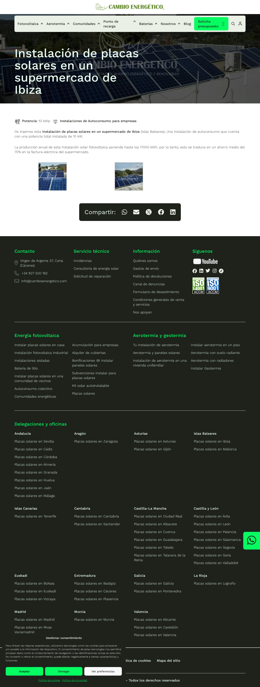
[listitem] (124, 212)
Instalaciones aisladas (32, 360)
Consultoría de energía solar (96, 268)
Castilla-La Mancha (150, 508)
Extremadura (85, 575)
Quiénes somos (145, 261)
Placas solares (83, 393)
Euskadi (20, 575)
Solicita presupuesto (208, 23)
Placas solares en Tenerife (35, 516)
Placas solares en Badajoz (95, 583)
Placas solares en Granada (35, 472)
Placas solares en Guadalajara (158, 540)
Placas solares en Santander (97, 524)
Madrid (20, 612)
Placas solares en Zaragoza (96, 441)
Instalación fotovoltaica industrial (41, 353)
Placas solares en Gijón (152, 449)
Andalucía (22, 433)
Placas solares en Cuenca (154, 532)
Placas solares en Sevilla (34, 441)
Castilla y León (206, 508)
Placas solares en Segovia (214, 547)
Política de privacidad (74, 680)
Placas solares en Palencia (215, 532)
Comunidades (84, 24)
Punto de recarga (110, 23)
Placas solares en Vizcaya (34, 599)
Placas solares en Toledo (153, 547)
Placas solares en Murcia (94, 619)
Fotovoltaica (28, 24)
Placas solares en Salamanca (217, 540)
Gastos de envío (146, 268)
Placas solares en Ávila (212, 516)
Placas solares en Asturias (155, 441)
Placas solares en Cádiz (33, 449)
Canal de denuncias (149, 284)
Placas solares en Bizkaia (34, 583)
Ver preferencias (103, 671)
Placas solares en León (212, 524)
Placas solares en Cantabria (96, 516)
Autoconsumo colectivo (33, 389)
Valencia (141, 612)
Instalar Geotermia (206, 368)
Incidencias (83, 261)
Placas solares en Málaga (34, 496)
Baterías (146, 24)
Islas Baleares (205, 433)
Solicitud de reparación (92, 276)
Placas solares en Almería (35, 464)
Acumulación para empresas (95, 345)
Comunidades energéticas (35, 396)
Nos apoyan (142, 312)
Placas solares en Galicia (154, 583)
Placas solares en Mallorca (215, 449)
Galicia (139, 575)
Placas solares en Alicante (155, 619)
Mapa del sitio (168, 660)
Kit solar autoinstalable (90, 386)
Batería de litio (26, 368)
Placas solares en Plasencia (96, 599)
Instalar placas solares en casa (39, 345)
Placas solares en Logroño (214, 583)
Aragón (80, 433)
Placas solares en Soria (212, 555)
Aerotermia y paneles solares (156, 353)
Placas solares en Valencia (155, 635)
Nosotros (168, 24)
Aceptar (24, 671)
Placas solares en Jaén (32, 488)
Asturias (141, 433)
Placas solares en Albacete (155, 524)
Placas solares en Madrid (34, 619)
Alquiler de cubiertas (89, 353)
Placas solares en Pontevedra (157, 591)
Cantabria (82, 508)
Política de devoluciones (152, 276)
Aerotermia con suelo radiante (215, 353)
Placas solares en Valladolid (216, 563)
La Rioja (200, 575)
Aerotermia (55, 24)
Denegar (64, 671)
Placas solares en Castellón (156, 627)
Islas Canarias (25, 508)
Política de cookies (49, 680)
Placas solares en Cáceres (95, 591)
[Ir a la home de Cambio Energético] (130, 7)
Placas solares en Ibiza (212, 441)
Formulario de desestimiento (156, 292)
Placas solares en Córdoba (35, 457)
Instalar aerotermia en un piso (215, 345)
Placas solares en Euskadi (35, 591)
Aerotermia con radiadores (212, 360)
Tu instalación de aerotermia (156, 345)
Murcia (79, 612)
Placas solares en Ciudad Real (158, 516)
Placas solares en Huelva (34, 480)
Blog (187, 24)
